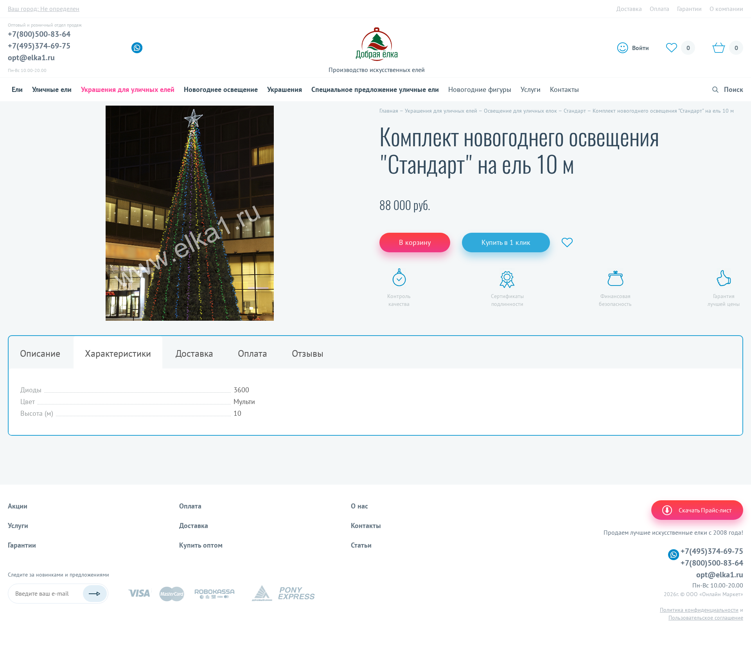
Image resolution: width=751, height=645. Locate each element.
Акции (17, 505)
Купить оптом (201, 545)
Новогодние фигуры (479, 89)
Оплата (659, 9)
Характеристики (118, 353)
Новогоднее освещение (221, 89)
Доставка (629, 9)
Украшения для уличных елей (127, 89)
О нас (359, 505)
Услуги (531, 89)
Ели (17, 89)
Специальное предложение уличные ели (375, 89)
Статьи (361, 545)
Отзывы (307, 353)
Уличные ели (52, 89)
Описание (40, 353)
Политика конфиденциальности (699, 609)
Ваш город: (43, 9)
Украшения (284, 89)
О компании (726, 9)
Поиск (733, 89)
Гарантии (689, 9)
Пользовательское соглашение (705, 617)
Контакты (564, 89)
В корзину (415, 242)
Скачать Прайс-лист (705, 510)
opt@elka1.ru (31, 57)
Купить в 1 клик (506, 242)
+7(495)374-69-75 (39, 46)
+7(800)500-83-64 (39, 34)
